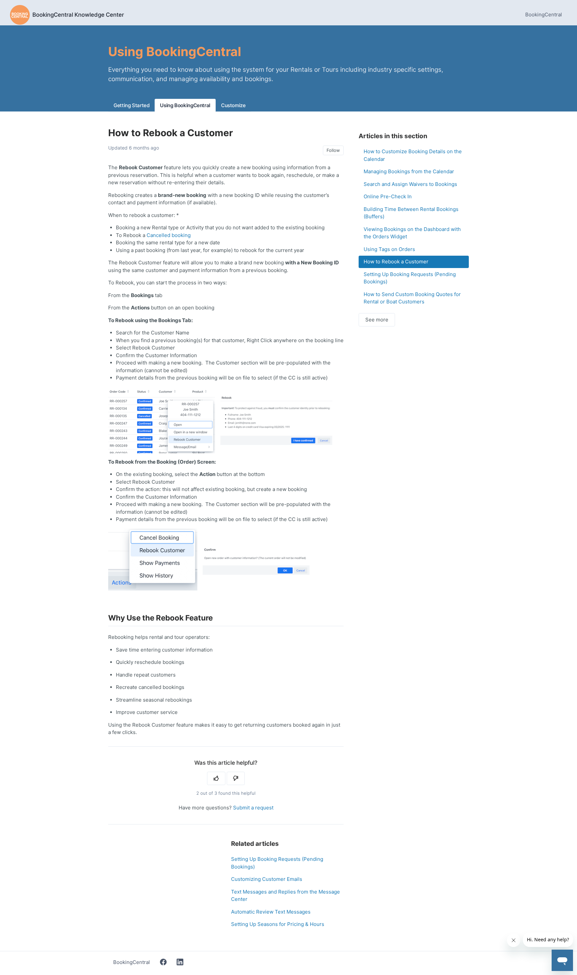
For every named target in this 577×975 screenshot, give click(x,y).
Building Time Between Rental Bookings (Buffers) (411, 213)
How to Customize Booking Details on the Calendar (413, 155)
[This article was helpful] (216, 778)
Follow (333, 150)
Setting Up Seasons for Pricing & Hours (277, 924)
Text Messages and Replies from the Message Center (285, 896)
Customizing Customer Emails (266, 879)
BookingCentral (543, 14)
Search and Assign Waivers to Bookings (410, 184)
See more (376, 319)
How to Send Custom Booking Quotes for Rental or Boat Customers (412, 298)
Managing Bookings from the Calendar (409, 171)
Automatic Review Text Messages (271, 912)
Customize (233, 105)
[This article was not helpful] (236, 778)
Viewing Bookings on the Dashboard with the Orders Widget (412, 233)
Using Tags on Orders (389, 249)
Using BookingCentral (185, 105)
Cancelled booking (169, 235)
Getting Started (131, 105)
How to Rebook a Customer (396, 261)
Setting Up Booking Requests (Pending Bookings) (277, 863)
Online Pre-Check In (388, 196)
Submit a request (253, 807)
